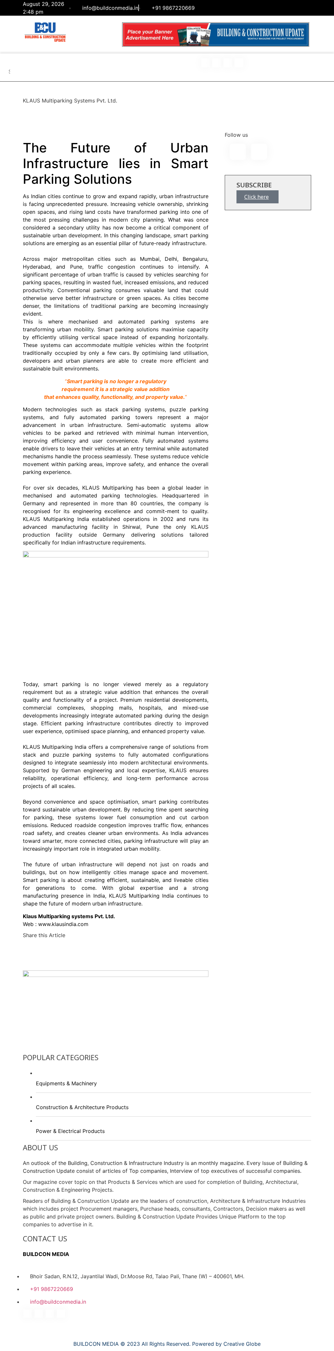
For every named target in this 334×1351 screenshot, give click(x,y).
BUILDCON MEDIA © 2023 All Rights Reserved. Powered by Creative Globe (167, 1344)
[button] (10, 61)
